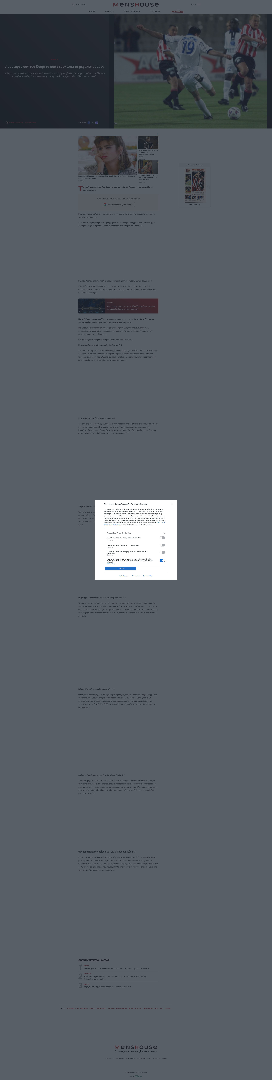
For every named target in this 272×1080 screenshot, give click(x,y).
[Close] (173, 504)
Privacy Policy (148, 576)
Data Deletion (123, 576)
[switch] (162, 537)
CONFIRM (121, 568)
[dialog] (136, 540)
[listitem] (136, 533)
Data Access (136, 576)
